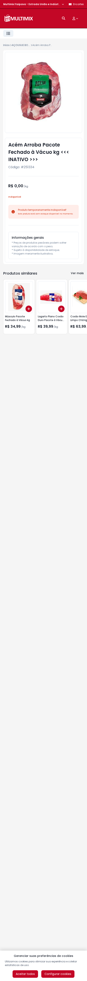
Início (6, 45)
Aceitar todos (25, 974)
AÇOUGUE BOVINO (23, 45)
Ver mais (77, 273)
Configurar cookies (58, 974)
